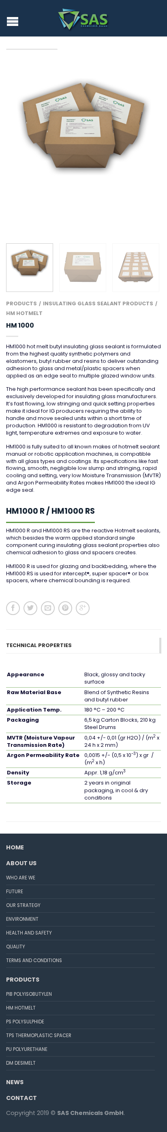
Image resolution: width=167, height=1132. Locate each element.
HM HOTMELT (24, 313)
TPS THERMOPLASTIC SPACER (38, 1035)
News (15, 1082)
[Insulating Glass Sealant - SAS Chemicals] (84, 18)
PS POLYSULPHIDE (25, 1021)
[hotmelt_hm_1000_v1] (83, 126)
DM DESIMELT (21, 1063)
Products (21, 303)
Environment (22, 919)
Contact (21, 1098)
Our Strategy (23, 905)
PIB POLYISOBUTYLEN (29, 994)
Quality (15, 946)
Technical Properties (39, 645)
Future (14, 891)
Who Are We (20, 878)
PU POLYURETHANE (26, 1049)
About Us (21, 863)
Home (15, 847)
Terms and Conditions (34, 960)
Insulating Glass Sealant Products (98, 303)
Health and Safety (29, 933)
